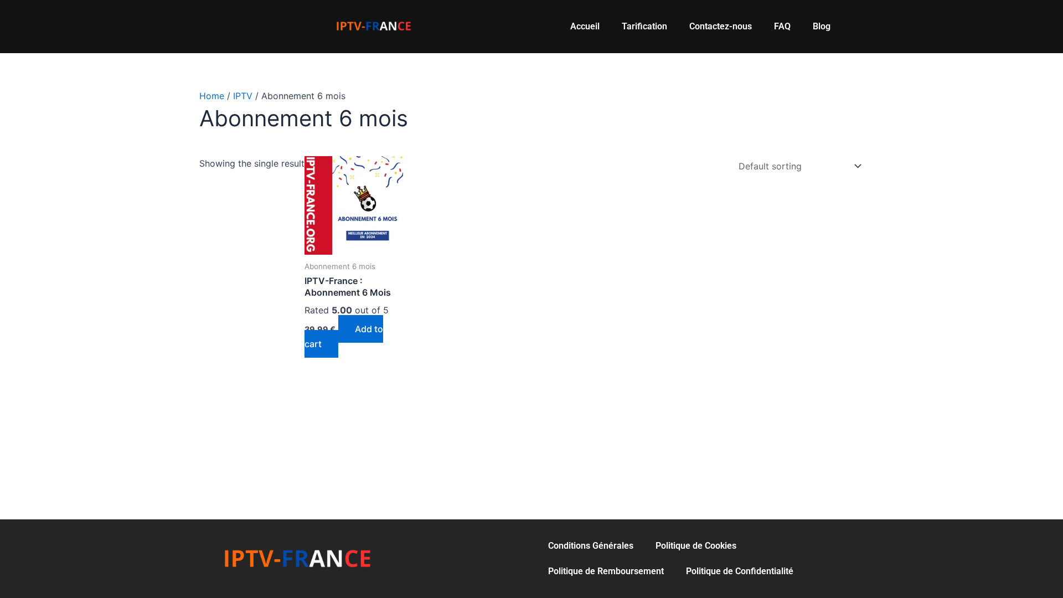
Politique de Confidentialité (739, 571)
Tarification (644, 26)
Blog (821, 26)
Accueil (585, 26)
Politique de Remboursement (606, 571)
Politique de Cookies (696, 545)
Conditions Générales (590, 545)
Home (211, 95)
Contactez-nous (720, 26)
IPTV (242, 95)
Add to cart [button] (344, 336)
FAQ (782, 26)
